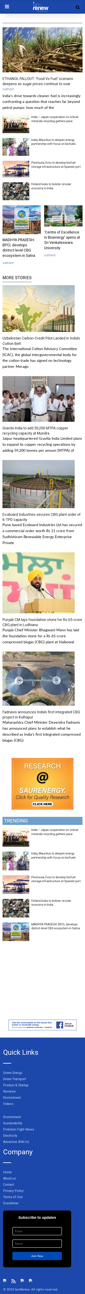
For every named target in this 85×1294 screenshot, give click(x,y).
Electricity (10, 1136)
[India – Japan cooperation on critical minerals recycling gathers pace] (15, 830)
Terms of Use (13, 1197)
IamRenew (22, 1289)
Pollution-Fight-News (18, 1129)
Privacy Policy (13, 1191)
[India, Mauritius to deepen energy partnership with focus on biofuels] (15, 854)
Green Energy (12, 1073)
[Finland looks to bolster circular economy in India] (15, 901)
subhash (8, 89)
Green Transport (14, 1079)
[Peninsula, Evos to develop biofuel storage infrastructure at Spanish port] (15, 877)
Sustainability (12, 1123)
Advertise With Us (16, 1142)
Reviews (9, 1091)
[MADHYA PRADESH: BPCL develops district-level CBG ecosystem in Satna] (15, 924)
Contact (8, 1185)
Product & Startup (15, 1085)
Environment (12, 1098)
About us (9, 1178)
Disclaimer (11, 1203)
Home (7, 1172)
